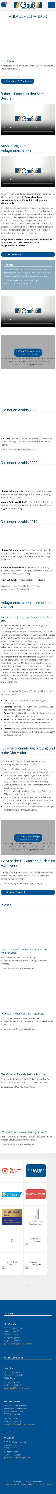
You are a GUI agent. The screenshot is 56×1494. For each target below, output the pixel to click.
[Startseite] (2, 16)
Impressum (47, 1484)
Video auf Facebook (15, 892)
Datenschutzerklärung (31, 1484)
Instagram (36, 1264)
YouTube (13, 1264)
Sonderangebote (35, 1194)
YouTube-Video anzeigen (28, 352)
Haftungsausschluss (12, 1484)
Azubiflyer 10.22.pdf (18, 81)
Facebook (37, 1241)
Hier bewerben (13, 254)
